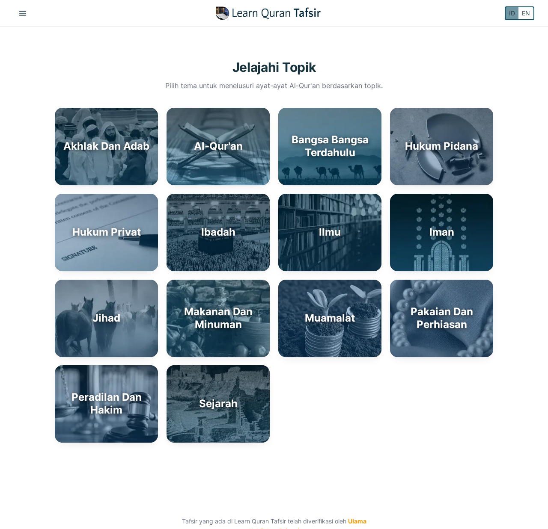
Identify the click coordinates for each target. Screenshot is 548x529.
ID (512, 13)
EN (526, 13)
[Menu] (23, 13)
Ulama (357, 521)
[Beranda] (268, 13)
